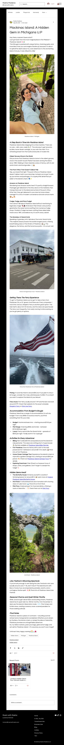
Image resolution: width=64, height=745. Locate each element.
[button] (58, 4)
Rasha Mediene (9, 3)
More (43, 12)
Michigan (23, 635)
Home (36, 715)
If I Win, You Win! (39, 718)
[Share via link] (23, 648)
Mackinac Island (33, 635)
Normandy (36, 12)
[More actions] (53, 22)
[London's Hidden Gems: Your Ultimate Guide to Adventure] (19, 669)
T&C (35, 735)
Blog (35, 727)
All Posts (10, 12)
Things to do (26, 12)
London (18, 12)
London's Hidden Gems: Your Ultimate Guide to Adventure (18, 679)
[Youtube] (56, 715)
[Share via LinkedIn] (18, 648)
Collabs (36, 730)
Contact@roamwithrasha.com (11, 722)
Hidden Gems (14, 635)
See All (52, 660)
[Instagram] (60, 715)
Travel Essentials (39, 721)
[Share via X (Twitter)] (14, 648)
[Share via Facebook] (10, 648)
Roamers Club (38, 724)
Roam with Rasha (10, 715)
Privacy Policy (38, 733)
